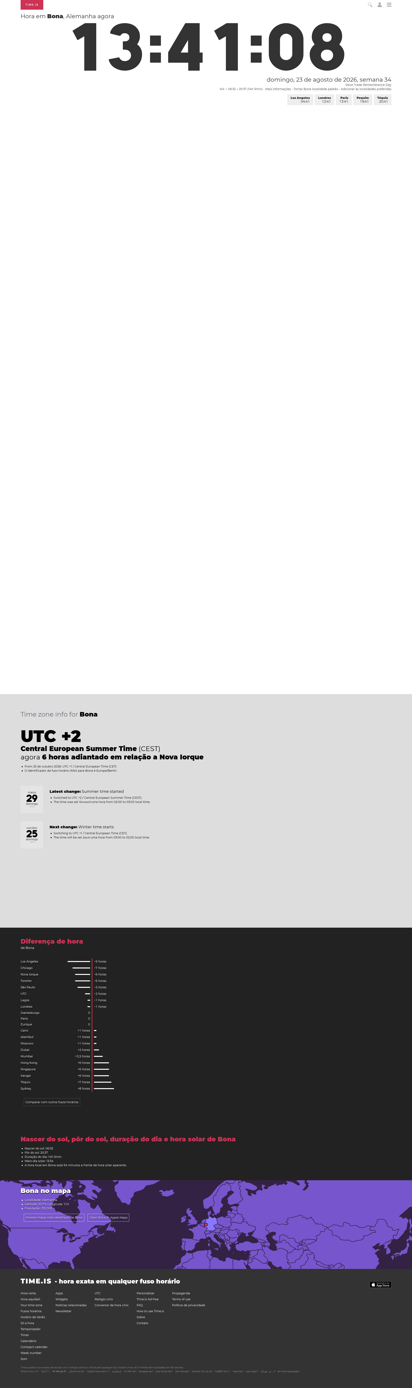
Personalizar (145, 1293)
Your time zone (31, 1305)
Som (24, 1359)
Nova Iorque (29, 974)
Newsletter (63, 1311)
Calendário (28, 1341)
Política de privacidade (188, 1305)
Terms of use (181, 1299)
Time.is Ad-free (148, 1299)
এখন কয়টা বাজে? (130, 1371)
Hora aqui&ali (30, 1299)
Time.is (31, 4)
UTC (24, 994)
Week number (31, 1353)
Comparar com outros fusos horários (52, 1102)
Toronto (26, 981)
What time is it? (30, 1371)
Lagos (25, 1000)
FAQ (140, 1305)
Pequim (363, 99)
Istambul (27, 1037)
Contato (142, 1323)
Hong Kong (29, 1063)
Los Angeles (300, 99)
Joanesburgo (30, 1013)
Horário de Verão (33, 1317)
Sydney (26, 1088)
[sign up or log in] (380, 6)
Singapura (28, 1069)
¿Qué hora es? (77, 1371)
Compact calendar (34, 1347)
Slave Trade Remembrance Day (368, 85)
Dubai (25, 1050)
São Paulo (28, 987)
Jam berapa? (182, 1371)
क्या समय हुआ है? (59, 1371)
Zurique (26, 1024)
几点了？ (45, 1371)
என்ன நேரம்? (252, 1371)
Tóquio (382, 99)
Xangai (26, 1075)
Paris (344, 99)
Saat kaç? (238, 1371)
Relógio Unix (104, 1299)
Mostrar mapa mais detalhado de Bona (54, 1217)
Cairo (24, 1030)
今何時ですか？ (223, 1371)
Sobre (141, 1317)
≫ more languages (288, 1371)
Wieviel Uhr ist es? (202, 1371)
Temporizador (31, 1329)
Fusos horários (31, 1311)
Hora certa (28, 1293)
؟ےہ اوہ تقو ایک (267, 1371)
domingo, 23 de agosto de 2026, (329, 79)
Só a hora (27, 1323)
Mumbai (27, 1056)
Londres (324, 99)
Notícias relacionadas (71, 1305)
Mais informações (278, 89)
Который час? (146, 1371)
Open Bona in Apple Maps (108, 1217)
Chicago (27, 968)
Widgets (62, 1299)
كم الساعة (116, 1371)
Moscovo (27, 1043)
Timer (25, 1335)
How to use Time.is (150, 1311)
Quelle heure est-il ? (98, 1371)
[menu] (389, 5)
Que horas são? (164, 1371)
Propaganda (181, 1293)
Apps (59, 1293)
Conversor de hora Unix (112, 1305)
